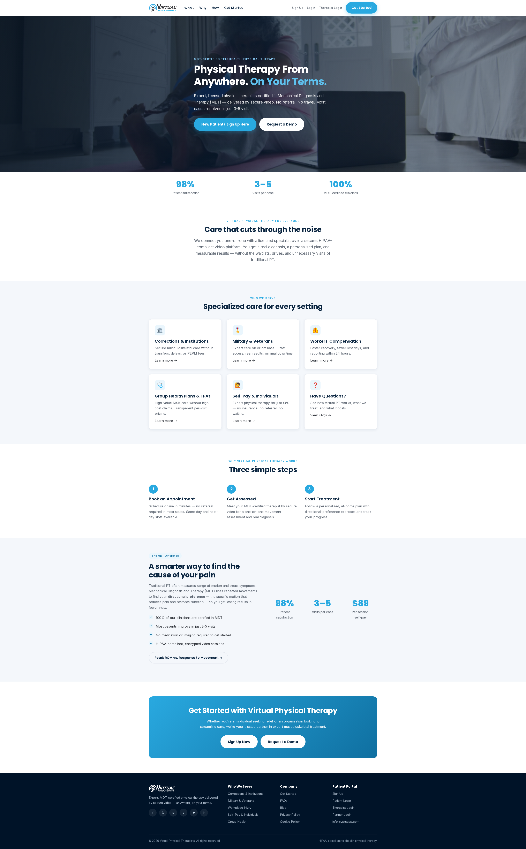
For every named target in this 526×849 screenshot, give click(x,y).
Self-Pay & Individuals (243, 815)
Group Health (237, 822)
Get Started (233, 8)
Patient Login (341, 801)
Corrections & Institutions (245, 794)
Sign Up (297, 8)
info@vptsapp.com (345, 822)
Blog (283, 808)
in (204, 812)
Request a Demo (282, 124)
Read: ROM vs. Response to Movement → (189, 657)
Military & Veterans (241, 801)
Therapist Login (330, 8)
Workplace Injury (239, 808)
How (215, 8)
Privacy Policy (290, 815)
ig (173, 812)
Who (188, 8)
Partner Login (341, 815)
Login (311, 8)
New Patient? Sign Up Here (225, 124)
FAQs (283, 801)
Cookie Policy (290, 822)
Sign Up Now (239, 741)
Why (202, 8)
